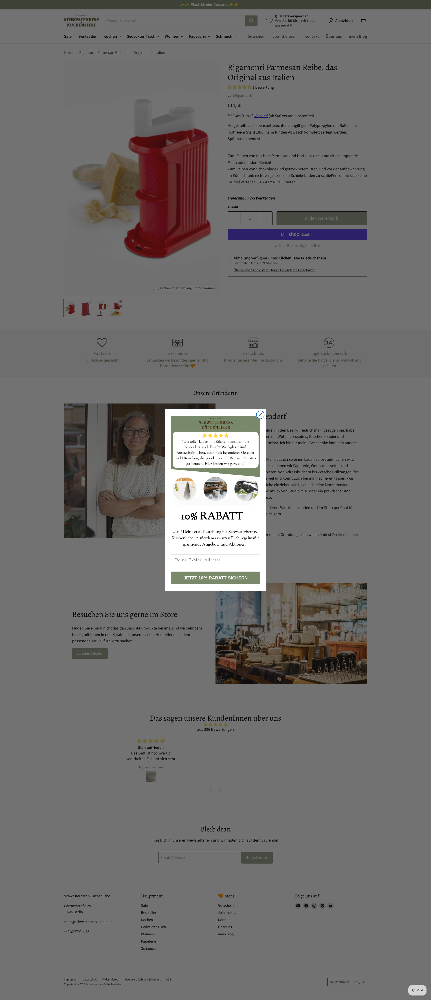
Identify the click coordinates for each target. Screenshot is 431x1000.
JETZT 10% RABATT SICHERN (216, 577)
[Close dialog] (260, 415)
